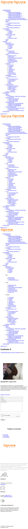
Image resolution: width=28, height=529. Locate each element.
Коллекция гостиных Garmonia (12, 352)
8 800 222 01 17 (4, 113)
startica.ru (11, 527)
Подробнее (3, 484)
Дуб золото (5, 434)
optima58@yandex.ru (7, 496)
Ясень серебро (6, 437)
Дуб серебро (6, 435)
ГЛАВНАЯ (3, 352)
